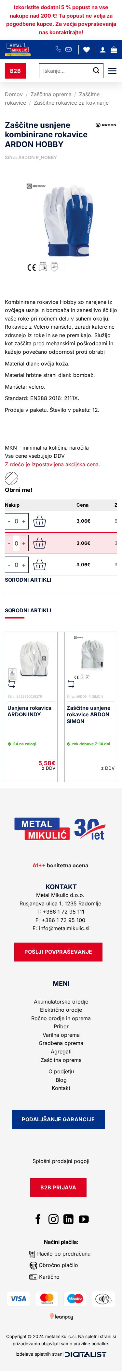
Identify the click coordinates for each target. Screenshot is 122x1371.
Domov (14, 94)
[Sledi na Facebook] (38, 1220)
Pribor (61, 1026)
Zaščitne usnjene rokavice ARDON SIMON (89, 715)
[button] (114, 49)
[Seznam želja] (86, 49)
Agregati (61, 1051)
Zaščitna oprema (51, 94)
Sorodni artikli (28, 579)
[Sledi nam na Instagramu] (53, 1220)
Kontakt (61, 1088)
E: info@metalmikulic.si (61, 928)
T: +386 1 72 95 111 (61, 911)
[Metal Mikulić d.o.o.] (30, 49)
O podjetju (61, 1071)
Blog (61, 1080)
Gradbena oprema (61, 1043)
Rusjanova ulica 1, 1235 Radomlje (61, 903)
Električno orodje (61, 1009)
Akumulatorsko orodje (61, 1001)
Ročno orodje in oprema (61, 1018)
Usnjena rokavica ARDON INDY (29, 711)
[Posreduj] (96, 71)
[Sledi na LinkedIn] (68, 1220)
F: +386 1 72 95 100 (61, 920)
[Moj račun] (103, 49)
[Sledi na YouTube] (84, 1220)
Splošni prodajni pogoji (61, 1161)
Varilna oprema (61, 1035)
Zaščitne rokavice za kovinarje (71, 102)
